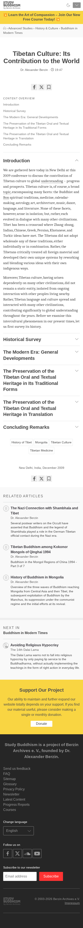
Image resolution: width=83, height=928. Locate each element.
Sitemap (9, 779)
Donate (41, 723)
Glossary (10, 784)
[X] (41, 87)
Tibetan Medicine (41, 450)
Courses (9, 810)
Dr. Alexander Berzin (34, 69)
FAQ (6, 774)
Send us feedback (16, 768)
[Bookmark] (49, 87)
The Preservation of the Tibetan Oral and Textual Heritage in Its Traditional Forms (36, 126)
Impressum (72, 903)
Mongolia (41, 442)
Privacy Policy (14, 789)
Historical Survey (14, 111)
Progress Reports (16, 804)
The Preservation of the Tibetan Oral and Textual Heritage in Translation (36, 136)
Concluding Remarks (17, 144)
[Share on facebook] (34, 87)
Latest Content (14, 799)
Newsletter (11, 794)
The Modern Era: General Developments (30, 117)
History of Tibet (21, 442)
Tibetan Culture (61, 442)
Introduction (11, 104)
